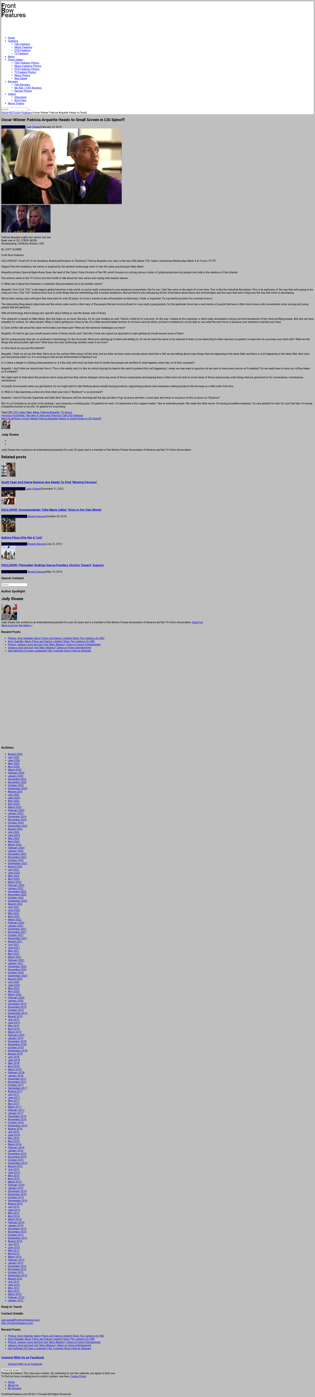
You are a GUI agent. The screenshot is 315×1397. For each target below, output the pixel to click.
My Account (14, 1388)
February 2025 (16, 810)
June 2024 (14, 835)
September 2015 (17, 1163)
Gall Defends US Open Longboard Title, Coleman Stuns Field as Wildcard (49, 650)
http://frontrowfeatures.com (17, 1323)
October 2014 (16, 1197)
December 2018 (17, 1041)
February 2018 (16, 1072)
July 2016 (13, 1131)
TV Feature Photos (25, 72)
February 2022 (16, 922)
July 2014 (13, 1206)
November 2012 (17, 1269)
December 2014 (17, 1191)
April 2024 (14, 841)
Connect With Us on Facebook (22, 1357)
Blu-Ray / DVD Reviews (28, 87)
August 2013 (15, 1241)
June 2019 (14, 1022)
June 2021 (14, 947)
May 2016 (13, 1138)
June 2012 (14, 1284)
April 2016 (14, 1141)
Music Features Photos (27, 66)
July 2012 (13, 1281)
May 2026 (13, 763)
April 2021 (14, 953)
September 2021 (17, 938)
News (11, 56)
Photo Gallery (15, 59)
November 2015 (17, 1156)
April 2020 (14, 991)
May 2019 (13, 1025)
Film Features (22, 44)
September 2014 (17, 1200)
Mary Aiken (32, 412)
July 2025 (13, 794)
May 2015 (13, 1175)
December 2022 (17, 891)
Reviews (13, 81)
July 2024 (13, 832)
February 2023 (16, 885)
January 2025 (15, 813)
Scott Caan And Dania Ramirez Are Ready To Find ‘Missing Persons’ (49, 482)
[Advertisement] (61, 25)
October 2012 (16, 1272)
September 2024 (17, 825)
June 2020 (14, 985)
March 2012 (14, 1294)
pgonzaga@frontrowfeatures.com (20, 1320)
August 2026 (15, 754)
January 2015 (15, 1188)
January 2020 (15, 1000)
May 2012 (13, 1288)
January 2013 (15, 1263)
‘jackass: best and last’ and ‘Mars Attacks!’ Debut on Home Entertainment (49, 647)
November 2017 (17, 1081)
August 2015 (15, 1166)
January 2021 (15, 963)
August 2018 (15, 1053)
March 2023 (14, 882)
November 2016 (17, 1119)
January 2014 (15, 1225)
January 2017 (15, 1113)
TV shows (66, 412)
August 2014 (15, 1203)
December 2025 (17, 779)
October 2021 (16, 935)
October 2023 (16, 860)
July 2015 (13, 1169)
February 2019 (16, 1035)
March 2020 (14, 994)
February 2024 (16, 847)
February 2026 (16, 772)
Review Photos (23, 91)
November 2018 (17, 1044)
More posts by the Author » (16, 625)
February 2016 (16, 1147)
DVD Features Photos (27, 69)
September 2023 (17, 863)
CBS (9, 412)
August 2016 (15, 1128)
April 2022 (14, 916)
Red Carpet (20, 78)
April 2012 (14, 1291)
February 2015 (16, 1185)
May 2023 (13, 875)
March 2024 (14, 844)
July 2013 (13, 1244)
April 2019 (14, 1028)
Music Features (23, 47)
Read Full (197, 622)
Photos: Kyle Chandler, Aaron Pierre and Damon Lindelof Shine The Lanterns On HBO (56, 638)
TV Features (21, 53)
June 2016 (14, 1135)
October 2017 (16, 1085)
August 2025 (15, 791)
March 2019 (14, 1032)
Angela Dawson (37, 516)
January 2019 (15, 1038)
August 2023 (15, 866)
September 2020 (17, 975)
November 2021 (17, 932)
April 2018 (14, 1066)
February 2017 (16, 1110)
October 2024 (16, 822)
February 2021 (16, 960)
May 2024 (13, 838)
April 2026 (14, 766)
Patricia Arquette (50, 412)
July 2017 (13, 1094)
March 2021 (14, 957)
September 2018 (17, 1050)
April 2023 (14, 879)
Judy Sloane (33, 126)
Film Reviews (22, 84)
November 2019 (17, 1007)
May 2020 (13, 988)
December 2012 (17, 1266)
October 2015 (16, 1160)
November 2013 (17, 1231)
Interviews (20, 97)
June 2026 (14, 760)
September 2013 (17, 1238)
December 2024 (17, 816)
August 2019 (15, 1016)
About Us (13, 1385)
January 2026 (15, 776)
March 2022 (14, 919)
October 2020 (16, 972)
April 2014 (14, 1216)
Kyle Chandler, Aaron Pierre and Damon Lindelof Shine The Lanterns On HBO (51, 641)
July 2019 (13, 1019)
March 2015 (14, 1181)
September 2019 (17, 1013)
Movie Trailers (16, 103)
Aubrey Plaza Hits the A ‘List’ (21, 537)
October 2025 (16, 785)
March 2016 (14, 1144)
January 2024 (15, 850)
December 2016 (17, 1116)
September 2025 (17, 788)
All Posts (15, 112)
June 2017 (14, 1097)
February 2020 (16, 997)
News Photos (22, 75)
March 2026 (14, 769)
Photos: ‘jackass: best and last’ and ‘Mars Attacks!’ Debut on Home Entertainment (54, 644)
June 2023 (14, 872)
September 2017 (17, 1088)
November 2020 (17, 969)
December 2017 (17, 1078)
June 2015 (14, 1172)
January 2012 (15, 1300)
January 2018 (15, 1075)
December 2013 (17, 1228)
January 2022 (15, 925)
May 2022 (13, 913)
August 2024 (15, 829)
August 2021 (15, 941)
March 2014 (14, 1219)
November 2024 (17, 819)
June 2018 (14, 1060)
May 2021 (13, 950)
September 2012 (17, 1275)
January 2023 (15, 888)
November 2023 (17, 857)
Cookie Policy (78, 1376)
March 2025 (14, 807)
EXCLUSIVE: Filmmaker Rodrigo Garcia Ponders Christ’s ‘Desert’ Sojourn (52, 565)
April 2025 (14, 804)
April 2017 (14, 1103)
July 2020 (13, 982)
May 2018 (13, 1063)
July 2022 (13, 907)
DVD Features (22, 50)
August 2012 (15, 1278)
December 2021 (17, 929)
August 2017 (15, 1091)
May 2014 (13, 1213)
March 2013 (14, 1256)
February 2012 (16, 1297)
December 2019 (17, 1003)
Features (13, 41)
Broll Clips (20, 100)
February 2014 (16, 1222)
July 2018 (13, 1057)
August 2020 (15, 978)
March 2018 (14, 1069)
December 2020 (17, 966)
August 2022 (15, 904)
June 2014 (14, 1209)
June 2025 (14, 797)
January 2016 (15, 1150)
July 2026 (13, 757)
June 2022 (14, 910)
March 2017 (14, 1106)
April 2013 (14, 1253)
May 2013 (13, 1250)
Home (11, 37)
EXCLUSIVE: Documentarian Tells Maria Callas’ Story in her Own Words (51, 510)
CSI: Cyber (19, 412)
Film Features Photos (26, 62)
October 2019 (16, 1010)
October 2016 (16, 1122)
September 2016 (17, 1125)
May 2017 (13, 1100)
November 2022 (17, 894)
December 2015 (17, 1153)
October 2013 (16, 1234)
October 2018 (16, 1047)
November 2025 (17, 782)
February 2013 (16, 1259)
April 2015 (14, 1178)
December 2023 (17, 854)
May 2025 (13, 801)
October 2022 (16, 897)
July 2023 (13, 869)
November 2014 (17, 1194)
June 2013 (14, 1247)
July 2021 (13, 944)
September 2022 (17, 900)
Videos (12, 94)
